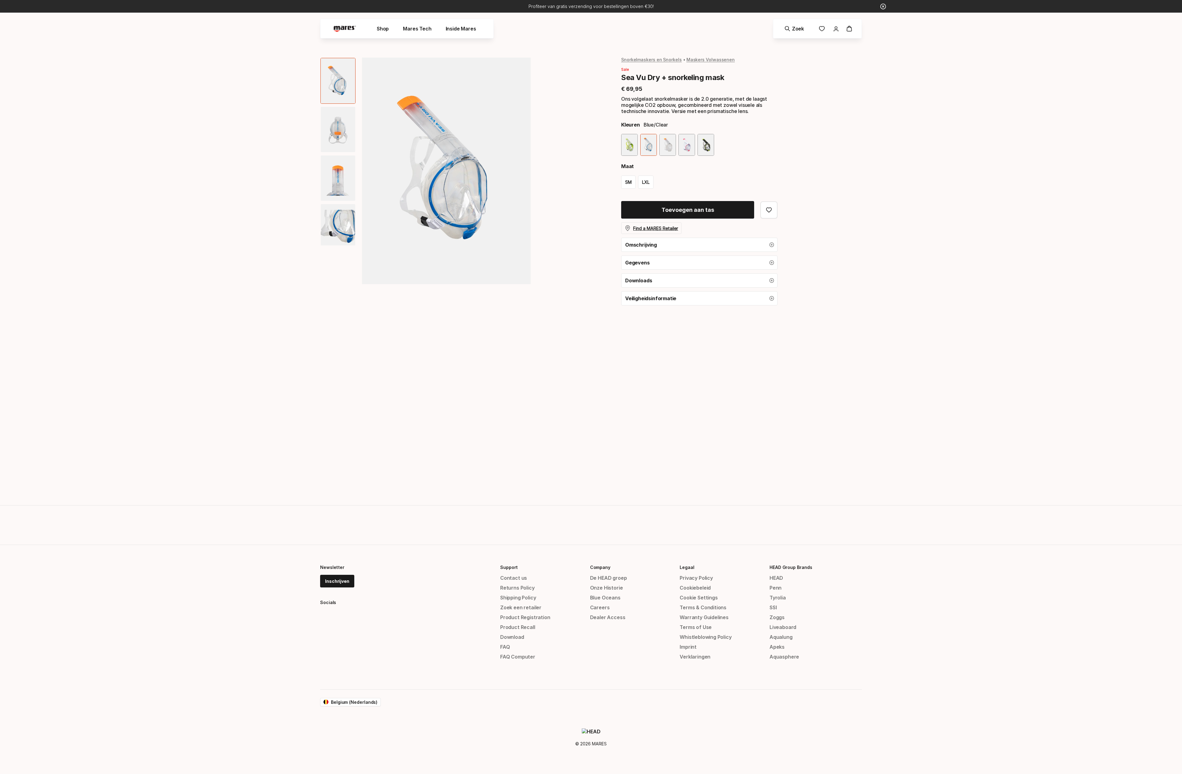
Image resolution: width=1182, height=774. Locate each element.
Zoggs (777, 617)
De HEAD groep (608, 578)
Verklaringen (695, 657)
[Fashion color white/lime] (629, 145)
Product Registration (525, 617)
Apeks (777, 647)
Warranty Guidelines (704, 617)
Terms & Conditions (703, 607)
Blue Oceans (605, 598)
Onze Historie (606, 588)
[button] (699, 245)
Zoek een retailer (520, 607)
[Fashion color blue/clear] (648, 145)
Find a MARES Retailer (655, 228)
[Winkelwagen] (849, 28)
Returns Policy (517, 588)
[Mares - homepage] (345, 29)
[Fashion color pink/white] (686, 145)
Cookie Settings (699, 598)
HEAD (776, 578)
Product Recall (517, 627)
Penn (776, 588)
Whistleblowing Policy (705, 637)
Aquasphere (784, 657)
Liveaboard (783, 627)
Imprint (688, 647)
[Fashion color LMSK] (706, 145)
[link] (821, 28)
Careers (600, 607)
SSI (773, 607)
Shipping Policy (518, 598)
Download (512, 637)
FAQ (505, 647)
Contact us (513, 578)
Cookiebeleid (695, 588)
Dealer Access (607, 617)
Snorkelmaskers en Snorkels (651, 59)
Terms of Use (696, 627)
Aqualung (781, 637)
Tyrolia (778, 598)
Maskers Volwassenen (710, 59)
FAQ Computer (517, 657)
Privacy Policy (696, 578)
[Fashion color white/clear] (667, 145)
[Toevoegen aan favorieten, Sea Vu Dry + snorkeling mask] (769, 210)
